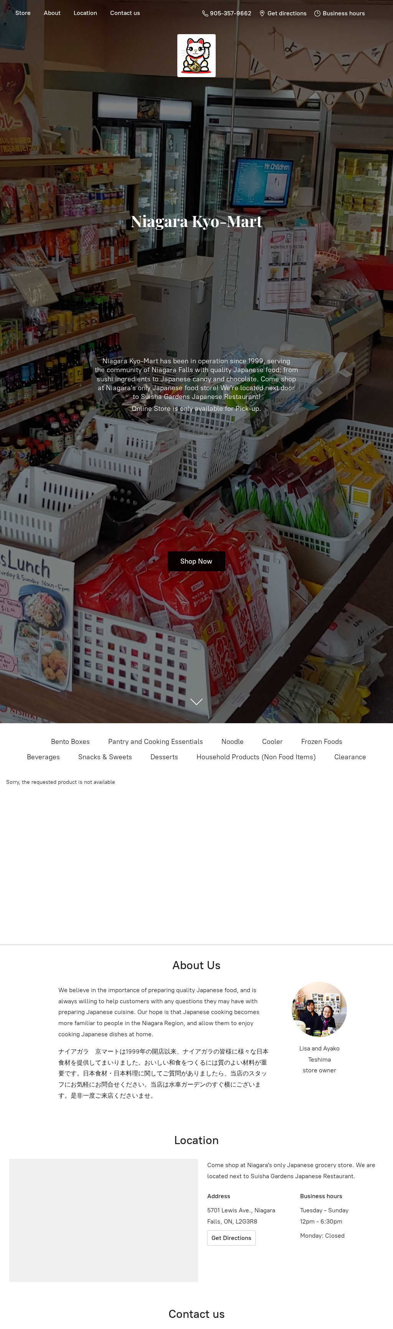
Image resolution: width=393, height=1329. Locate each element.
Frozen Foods (321, 741)
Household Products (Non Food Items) (256, 757)
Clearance (350, 757)
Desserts (164, 757)
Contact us (125, 12)
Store (23, 12)
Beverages (43, 757)
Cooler (272, 741)
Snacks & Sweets (105, 757)
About (52, 12)
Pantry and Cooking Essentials (155, 741)
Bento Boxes (70, 741)
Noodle (232, 741)
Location (85, 12)
